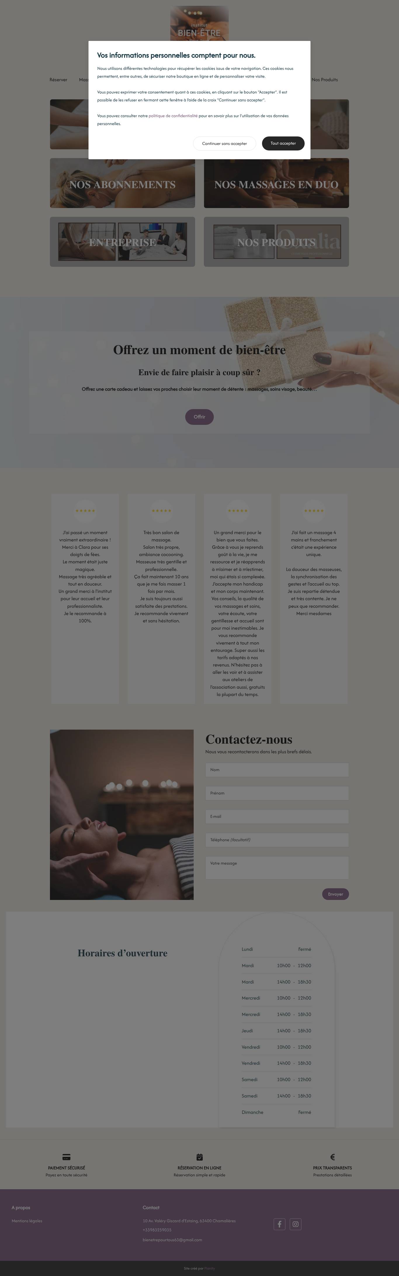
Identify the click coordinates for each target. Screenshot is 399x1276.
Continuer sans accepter (224, 144)
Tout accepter (283, 143)
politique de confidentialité (173, 116)
